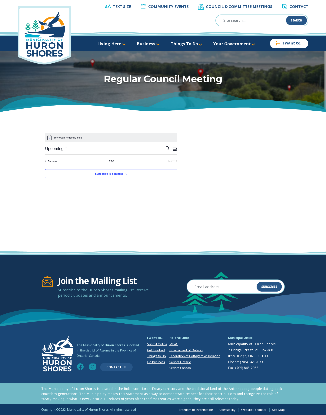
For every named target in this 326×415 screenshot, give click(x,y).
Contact (299, 6)
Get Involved (156, 350)
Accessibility (227, 410)
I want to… (293, 43)
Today (111, 160)
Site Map (278, 410)
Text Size (122, 6)
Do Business (156, 362)
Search (296, 20)
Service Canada (180, 368)
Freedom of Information (196, 410)
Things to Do (156, 356)
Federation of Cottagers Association (194, 356)
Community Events (168, 6)
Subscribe (269, 287)
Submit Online (157, 344)
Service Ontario (180, 362)
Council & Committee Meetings (239, 6)
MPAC (173, 344)
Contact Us (116, 367)
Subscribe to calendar (109, 173)
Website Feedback (254, 410)
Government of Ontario (186, 350)
